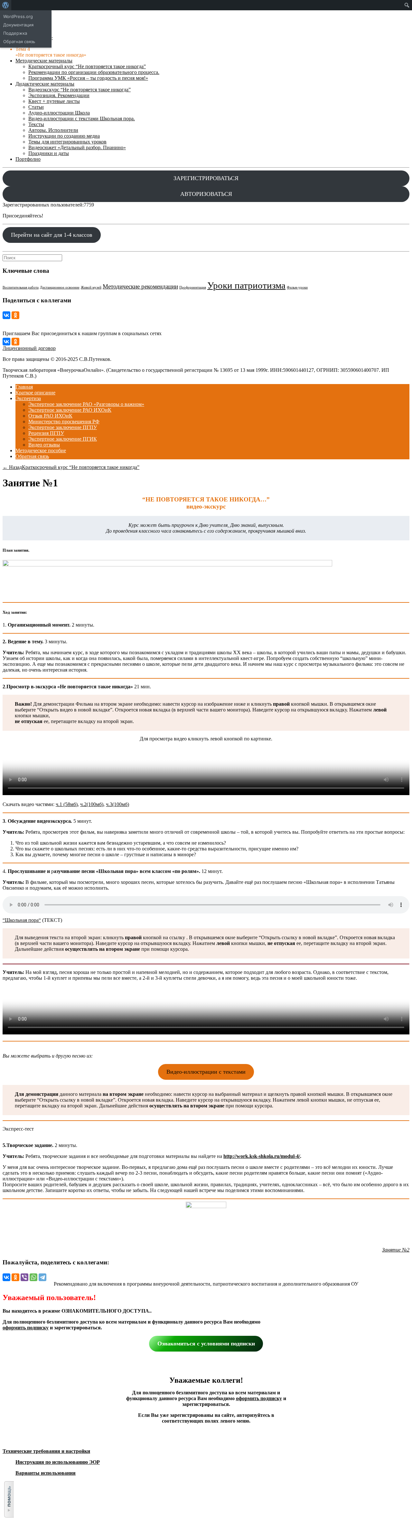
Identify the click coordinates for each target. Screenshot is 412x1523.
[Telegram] (42, 1277)
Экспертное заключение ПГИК (62, 439)
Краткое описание (35, 392)
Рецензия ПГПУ (46, 433)
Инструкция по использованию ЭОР (57, 1462)
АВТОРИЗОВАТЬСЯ (206, 194)
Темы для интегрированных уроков (67, 141)
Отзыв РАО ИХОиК (50, 415)
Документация (18, 24)
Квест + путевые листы (54, 101)
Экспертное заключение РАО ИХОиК (69, 410)
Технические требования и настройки (46, 1451)
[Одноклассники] (15, 315)
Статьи (36, 107)
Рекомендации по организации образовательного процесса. (93, 72)
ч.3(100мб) (117, 804)
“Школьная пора (21, 920)
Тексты (36, 124)
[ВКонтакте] (6, 315)
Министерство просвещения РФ (63, 421)
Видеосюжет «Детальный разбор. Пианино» (77, 147)
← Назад (12, 467)
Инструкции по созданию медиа (64, 136)
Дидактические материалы (44, 84)
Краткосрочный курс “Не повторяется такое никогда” (87, 66)
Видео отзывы (44, 444)
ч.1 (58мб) (67, 804)
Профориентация (192, 287)
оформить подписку (26, 1327)
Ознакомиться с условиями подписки (206, 1343)
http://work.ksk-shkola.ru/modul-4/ (261, 1156)
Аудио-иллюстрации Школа (59, 112)
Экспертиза (28, 398)
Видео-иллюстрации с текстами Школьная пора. (81, 118)
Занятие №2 (395, 1249)
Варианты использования (45, 1473)
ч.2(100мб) (91, 804)
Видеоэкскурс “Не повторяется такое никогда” (79, 89)
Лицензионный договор (29, 348)
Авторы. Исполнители (53, 130)
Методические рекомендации (140, 286)
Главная (24, 387)
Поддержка (15, 33)
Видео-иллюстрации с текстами (206, 1072)
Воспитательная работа (21, 287)
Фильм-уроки (297, 287)
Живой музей (91, 287)
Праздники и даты (48, 153)
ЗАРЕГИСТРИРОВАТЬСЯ (206, 178)
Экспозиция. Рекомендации (58, 95)
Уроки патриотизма (246, 285)
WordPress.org (18, 16)
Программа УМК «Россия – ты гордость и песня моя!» (88, 78)
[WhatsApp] (33, 1277)
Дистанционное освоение (60, 287)
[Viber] (24, 1277)
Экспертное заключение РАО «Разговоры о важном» (86, 404)
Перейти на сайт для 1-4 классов (51, 235)
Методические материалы (43, 60)
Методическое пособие (40, 450)
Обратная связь (32, 456)
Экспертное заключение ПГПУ (62, 427)
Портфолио (28, 159)
